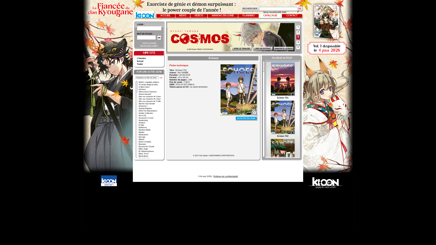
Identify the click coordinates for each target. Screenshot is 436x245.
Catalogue (270, 15)
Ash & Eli (142, 116)
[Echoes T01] (282, 95)
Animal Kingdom (145, 108)
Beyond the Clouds (146, 146)
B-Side (141, 125)
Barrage (142, 137)
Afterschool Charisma (148, 92)
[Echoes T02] (282, 134)
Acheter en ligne (247, 119)
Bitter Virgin (143, 149)
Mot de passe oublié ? (149, 46)
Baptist (141, 132)
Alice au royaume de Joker (150, 99)
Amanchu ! (143, 106)
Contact (292, 15)
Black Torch (144, 154)
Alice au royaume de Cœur (150, 96)
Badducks (143, 127)
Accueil (165, 15)
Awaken (142, 123)
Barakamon (143, 135)
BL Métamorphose (146, 151)
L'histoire (141, 58)
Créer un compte (149, 43)
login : (140, 24)
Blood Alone (143, 156)
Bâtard (141, 139)
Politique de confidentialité (225, 176)
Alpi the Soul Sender (147, 104)
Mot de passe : (145, 34)
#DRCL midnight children (149, 82)
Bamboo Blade (145, 130)
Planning (248, 15)
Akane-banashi (145, 94)
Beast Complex (145, 142)
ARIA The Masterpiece (148, 111)
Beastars (142, 144)
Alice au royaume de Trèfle (150, 101)
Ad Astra (142, 89)
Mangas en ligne (223, 15)
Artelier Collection (146, 113)
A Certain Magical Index (148, 85)
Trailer (140, 64)
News (182, 15)
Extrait (140, 61)
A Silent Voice (144, 87)
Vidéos (198, 15)
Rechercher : (251, 8)
